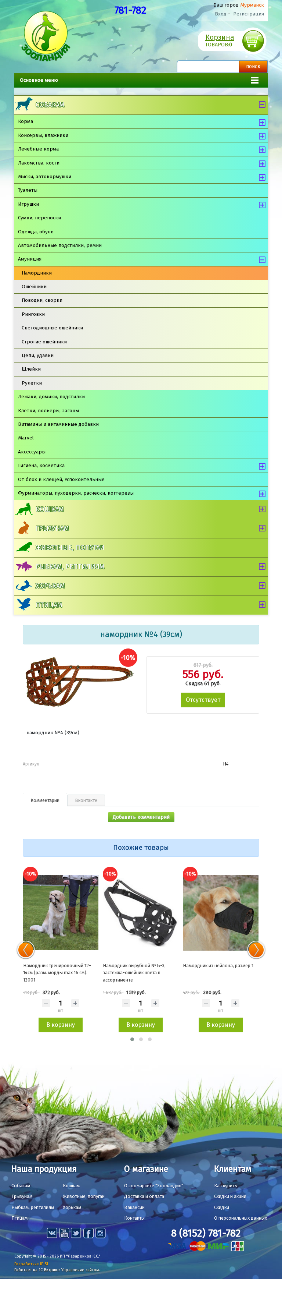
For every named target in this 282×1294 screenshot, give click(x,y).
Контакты (134, 1218)
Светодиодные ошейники (52, 328)
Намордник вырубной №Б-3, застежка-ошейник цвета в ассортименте (134, 973)
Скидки (221, 1207)
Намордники (37, 273)
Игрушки (28, 204)
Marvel (26, 438)
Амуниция (29, 259)
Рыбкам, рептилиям (70, 567)
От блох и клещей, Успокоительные (61, 479)
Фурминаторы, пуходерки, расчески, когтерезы (76, 493)
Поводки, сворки (42, 300)
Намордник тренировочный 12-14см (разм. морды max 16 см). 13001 (57, 973)
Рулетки (32, 383)
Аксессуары (32, 452)
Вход (221, 14)
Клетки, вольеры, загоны (48, 410)
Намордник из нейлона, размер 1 (218, 965)
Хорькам (50, 586)
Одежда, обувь (36, 232)
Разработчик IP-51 (31, 1264)
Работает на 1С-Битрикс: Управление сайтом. (57, 1270)
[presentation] (25, 950)
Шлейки (31, 369)
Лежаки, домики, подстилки (51, 396)
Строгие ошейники (44, 342)
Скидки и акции (230, 1196)
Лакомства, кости (38, 163)
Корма (25, 121)
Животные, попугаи (70, 548)
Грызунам (52, 528)
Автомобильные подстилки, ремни (60, 245)
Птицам (49, 605)
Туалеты (27, 190)
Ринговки (33, 314)
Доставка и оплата (144, 1196)
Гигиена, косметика (41, 465)
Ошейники (34, 286)
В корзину (60, 1024)
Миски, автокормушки (44, 176)
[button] (132, 1039)
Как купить (225, 1185)
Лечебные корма (38, 149)
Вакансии (134, 1207)
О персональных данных (240, 1218)
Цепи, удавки (38, 355)
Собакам (50, 105)
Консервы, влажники (43, 135)
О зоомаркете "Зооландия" (153, 1185)
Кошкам (50, 509)
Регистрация (248, 14)
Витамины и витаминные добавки (58, 424)
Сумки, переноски (39, 218)
